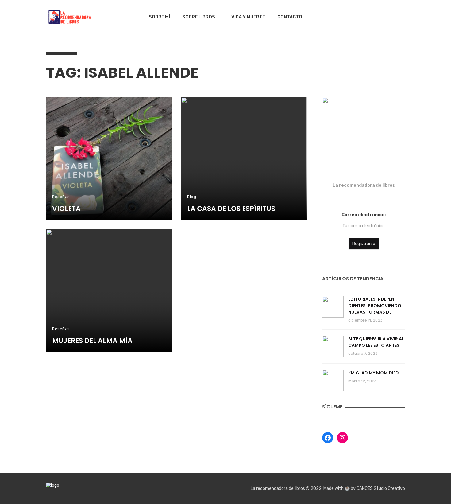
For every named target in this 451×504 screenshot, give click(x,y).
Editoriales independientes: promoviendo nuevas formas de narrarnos (374, 305)
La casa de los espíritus (231, 208)
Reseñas (61, 196)
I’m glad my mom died (373, 373)
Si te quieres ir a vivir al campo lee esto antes (376, 342)
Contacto (289, 17)
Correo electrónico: (363, 214)
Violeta (66, 208)
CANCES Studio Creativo (381, 488)
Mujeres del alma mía (92, 341)
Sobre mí (159, 17)
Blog (191, 196)
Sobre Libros (198, 17)
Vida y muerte (248, 17)
